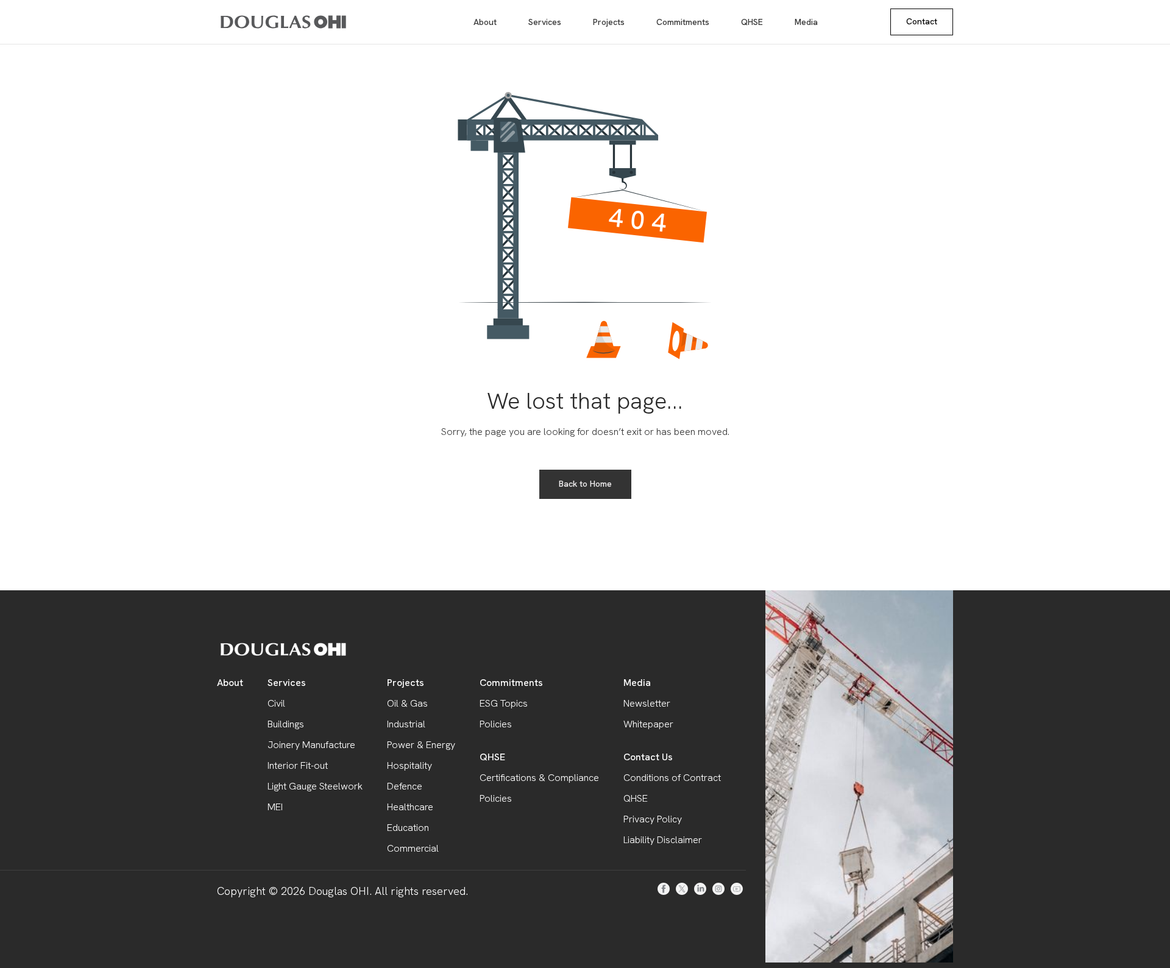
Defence (404, 786)
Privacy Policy (652, 819)
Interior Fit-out (298, 765)
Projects (609, 21)
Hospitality (409, 765)
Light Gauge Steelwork (315, 786)
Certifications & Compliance (539, 777)
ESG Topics (504, 703)
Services (544, 21)
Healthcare (410, 806)
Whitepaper (648, 724)
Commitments (682, 21)
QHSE (752, 21)
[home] (261, 22)
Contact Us (648, 757)
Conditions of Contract (672, 777)
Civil (276, 703)
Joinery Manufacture (311, 744)
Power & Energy (421, 744)
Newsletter (646, 703)
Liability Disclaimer (662, 839)
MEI (275, 806)
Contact (921, 21)
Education (408, 827)
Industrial (406, 724)
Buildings (286, 724)
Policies (496, 724)
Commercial (413, 848)
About (485, 21)
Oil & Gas (407, 703)
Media (806, 21)
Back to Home (585, 483)
